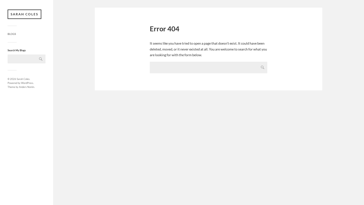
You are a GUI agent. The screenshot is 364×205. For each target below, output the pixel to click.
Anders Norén (26, 86)
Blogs (12, 33)
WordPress (27, 82)
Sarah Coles (24, 14)
